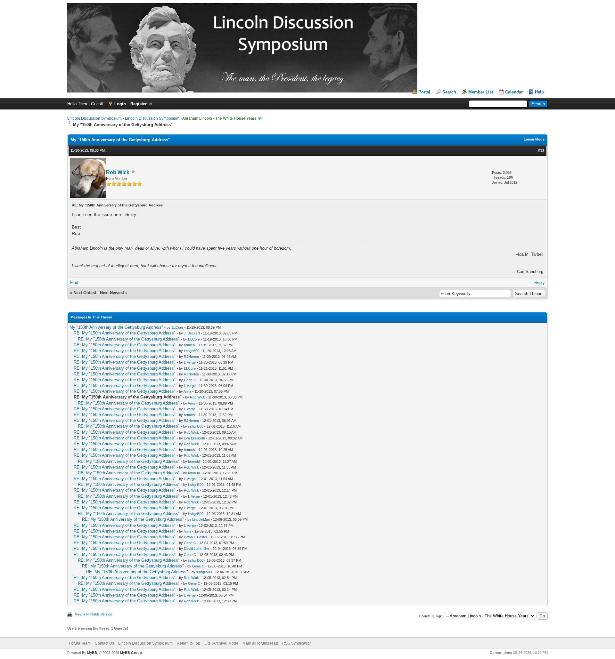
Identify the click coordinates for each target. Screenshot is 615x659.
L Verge (190, 362)
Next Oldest (84, 292)
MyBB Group (131, 653)
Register (138, 103)
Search (449, 92)
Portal (424, 92)
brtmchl (189, 345)
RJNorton (191, 356)
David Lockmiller (196, 549)
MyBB (92, 653)
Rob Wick (117, 172)
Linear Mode (534, 139)
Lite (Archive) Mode (221, 643)
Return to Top (188, 643)
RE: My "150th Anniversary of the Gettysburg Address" (125, 333)
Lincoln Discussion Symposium (94, 118)
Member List (480, 92)
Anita (187, 391)
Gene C (190, 380)
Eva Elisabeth (194, 438)
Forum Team (80, 643)
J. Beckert (192, 333)
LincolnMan (201, 519)
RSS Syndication (297, 643)
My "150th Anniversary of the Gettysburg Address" (116, 327)
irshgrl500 (191, 351)
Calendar (514, 92)
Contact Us (104, 643)
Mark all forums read (260, 643)
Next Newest (112, 292)
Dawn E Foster (195, 537)
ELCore (177, 327)
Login (120, 103)
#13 (541, 151)
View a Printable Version (93, 614)
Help (539, 92)
